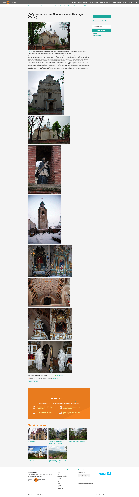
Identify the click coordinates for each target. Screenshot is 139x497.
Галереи (119, 2)
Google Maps (55, 378)
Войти (95, 33)
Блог (59, 483)
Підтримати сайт (101, 30)
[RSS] (88, 475)
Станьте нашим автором (102, 16)
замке (30, 51)
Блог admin (31, 384)
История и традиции (80, 2)
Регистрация (97, 35)
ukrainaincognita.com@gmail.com (86, 483)
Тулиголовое (31, 441)
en (133, 2)
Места (107, 2)
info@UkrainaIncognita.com (75, 401)
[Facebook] (79, 475)
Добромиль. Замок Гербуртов (77, 441)
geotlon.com (108, 494)
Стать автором (60, 469)
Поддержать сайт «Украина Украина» (76, 469)
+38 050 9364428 (82, 482)
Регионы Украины (91, 2)
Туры (59, 478)
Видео (59, 487)
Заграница (101, 2)
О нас (124, 2)
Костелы (36, 381)
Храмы (30, 381)
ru (131, 2)
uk (129, 2)
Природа (112, 2)
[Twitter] (82, 475)
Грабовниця (31, 460)
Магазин (74, 2)
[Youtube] (85, 475)
